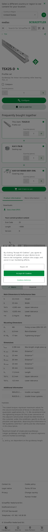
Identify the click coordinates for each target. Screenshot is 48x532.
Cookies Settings (24, 280)
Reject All (24, 267)
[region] (24, 266)
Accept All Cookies (24, 273)
